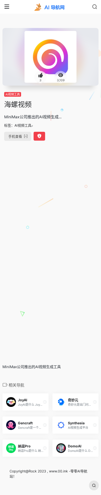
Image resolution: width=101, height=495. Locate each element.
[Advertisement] (50, 199)
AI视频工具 (12, 94)
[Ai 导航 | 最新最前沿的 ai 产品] (50, 7)
